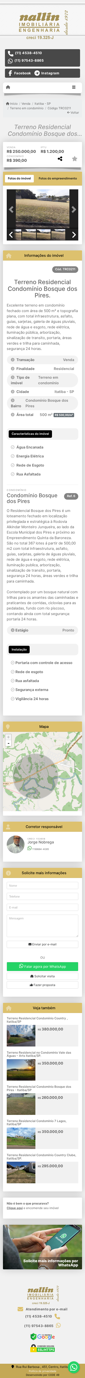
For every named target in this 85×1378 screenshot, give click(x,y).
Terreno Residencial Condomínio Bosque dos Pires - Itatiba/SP (39, 1088)
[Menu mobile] (8, 87)
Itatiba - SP (43, 103)
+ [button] (8, 737)
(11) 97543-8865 (29, 60)
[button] (12, 209)
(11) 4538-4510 (28, 53)
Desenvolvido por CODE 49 (42, 1374)
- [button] (8, 743)
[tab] (19, 178)
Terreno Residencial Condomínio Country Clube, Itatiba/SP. (41, 1156)
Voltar (74, 112)
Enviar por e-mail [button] (44, 944)
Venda (26, 103)
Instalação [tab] (19, 649)
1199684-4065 (40, 849)
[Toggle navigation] (74, 87)
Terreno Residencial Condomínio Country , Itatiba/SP (37, 1019)
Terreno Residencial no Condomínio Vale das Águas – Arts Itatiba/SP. (39, 1054)
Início (13, 103)
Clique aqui (15, 1208)
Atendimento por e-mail (46, 1309)
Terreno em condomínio (26, 108)
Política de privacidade (42, 1371)
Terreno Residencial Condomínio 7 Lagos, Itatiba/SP (36, 1122)
